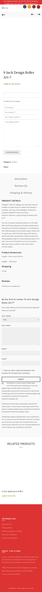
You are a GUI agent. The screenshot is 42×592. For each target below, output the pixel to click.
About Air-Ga (6, 524)
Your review (6, 325)
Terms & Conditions (9, 535)
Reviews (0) (21, 185)
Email (4, 359)
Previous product (33, 14)
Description (21, 179)
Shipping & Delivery (21, 192)
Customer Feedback (9, 538)
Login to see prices (12, 84)
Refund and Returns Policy (12, 531)
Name (4, 349)
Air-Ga (16, 588)
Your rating (6, 316)
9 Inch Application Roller (12, 491)
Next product (38, 14)
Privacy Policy (7, 528)
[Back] (3, 14)
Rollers (14, 162)
